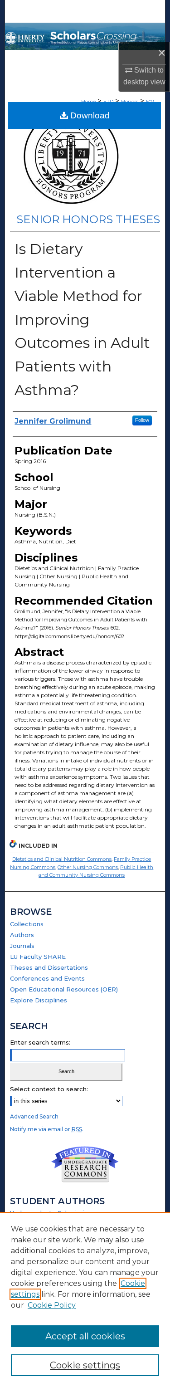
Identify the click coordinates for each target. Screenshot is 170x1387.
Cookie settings (85, 1365)
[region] (85, 1299)
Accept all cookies (85, 1336)
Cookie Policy (52, 1305)
